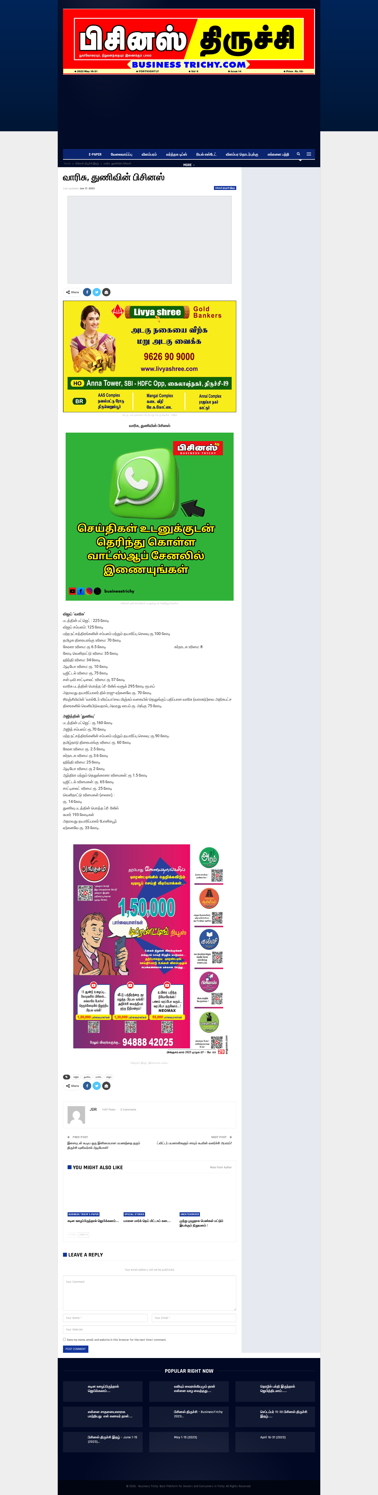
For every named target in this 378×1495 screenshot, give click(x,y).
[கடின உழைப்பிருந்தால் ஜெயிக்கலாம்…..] (94, 1198)
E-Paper (95, 154)
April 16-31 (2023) (272, 1437)
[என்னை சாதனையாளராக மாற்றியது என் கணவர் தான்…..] (75, 1417)
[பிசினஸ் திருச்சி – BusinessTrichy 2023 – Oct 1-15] (161, 1417)
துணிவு (87, 1077)
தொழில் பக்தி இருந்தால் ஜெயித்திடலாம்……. (277, 1388)
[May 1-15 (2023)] (161, 1442)
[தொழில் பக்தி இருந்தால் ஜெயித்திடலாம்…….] (248, 1391)
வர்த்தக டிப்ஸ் (176, 154)
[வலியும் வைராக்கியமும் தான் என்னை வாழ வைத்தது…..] (161, 1391)
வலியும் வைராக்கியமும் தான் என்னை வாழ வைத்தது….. (194, 1388)
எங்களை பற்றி (278, 154)
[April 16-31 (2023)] (248, 1442)
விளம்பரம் (149, 154)
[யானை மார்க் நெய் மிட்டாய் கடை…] (150, 1198)
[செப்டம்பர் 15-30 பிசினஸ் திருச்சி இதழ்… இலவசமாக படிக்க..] (248, 1417)
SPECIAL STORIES (134, 1214)
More (187, 165)
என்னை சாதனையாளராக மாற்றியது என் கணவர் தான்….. (110, 1414)
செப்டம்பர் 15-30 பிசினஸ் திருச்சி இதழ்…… (283, 1414)
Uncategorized (189, 1214)
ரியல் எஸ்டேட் (206, 154)
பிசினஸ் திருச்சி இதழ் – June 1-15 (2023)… (112, 1439)
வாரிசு (98, 1077)
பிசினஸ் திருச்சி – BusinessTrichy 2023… (198, 1414)
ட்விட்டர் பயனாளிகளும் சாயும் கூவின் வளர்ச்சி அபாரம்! (194, 1143)
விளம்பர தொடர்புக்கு (242, 154)
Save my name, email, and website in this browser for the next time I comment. (116, 1340)
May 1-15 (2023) (185, 1437)
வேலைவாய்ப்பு (121, 154)
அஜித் (76, 1077)
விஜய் (109, 1077)
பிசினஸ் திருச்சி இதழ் (225, 188)
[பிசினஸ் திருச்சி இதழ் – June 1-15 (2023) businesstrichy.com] (75, 1442)
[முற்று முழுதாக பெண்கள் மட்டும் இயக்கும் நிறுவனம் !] (206, 1198)
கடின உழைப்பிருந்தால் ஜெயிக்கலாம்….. (103, 1388)
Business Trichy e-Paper (83, 1214)
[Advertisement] (194, 107)
